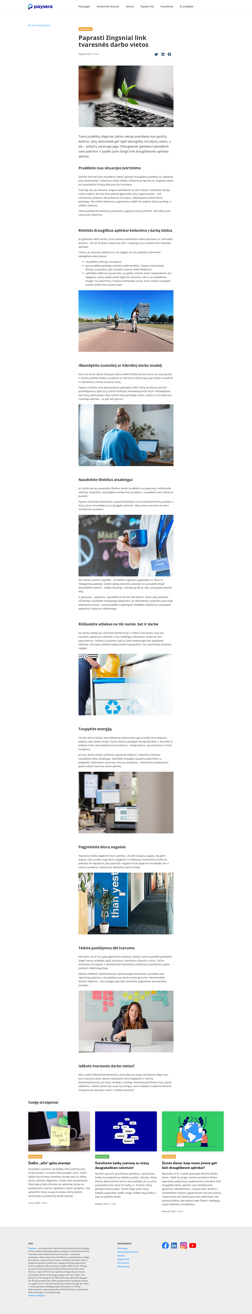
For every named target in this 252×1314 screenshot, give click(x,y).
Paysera (32, 1248)
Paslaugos (84, 6)
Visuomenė (166, 6)
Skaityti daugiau (36, 1295)
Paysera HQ (147, 6)
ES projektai (186, 6)
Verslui (130, 6)
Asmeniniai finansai (108, 6)
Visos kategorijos (40, 25)
